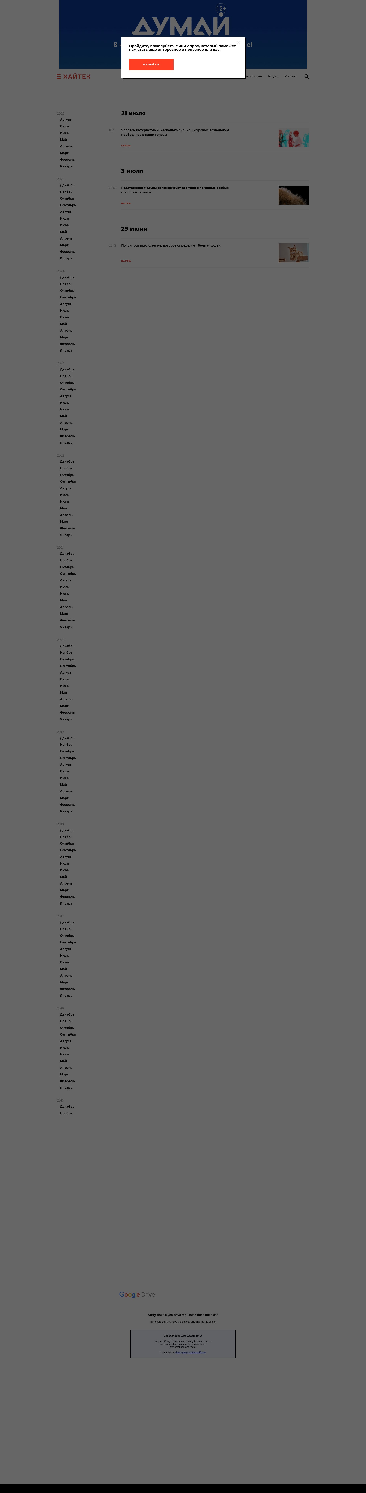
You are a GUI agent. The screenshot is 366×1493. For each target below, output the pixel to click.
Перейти (151, 64)
